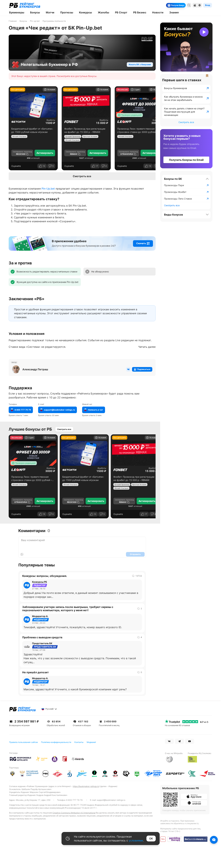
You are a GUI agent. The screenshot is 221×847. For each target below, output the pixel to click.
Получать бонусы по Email (186, 159)
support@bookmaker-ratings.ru (111, 800)
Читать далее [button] (147, 346)
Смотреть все (82, 176)
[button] (143, 243)
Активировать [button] (44, 152)
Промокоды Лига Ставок (178, 198)
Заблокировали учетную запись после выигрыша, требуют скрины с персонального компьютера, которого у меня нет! (67, 608)
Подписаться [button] (143, 369)
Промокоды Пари (174, 185)
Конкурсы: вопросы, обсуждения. (44, 576)
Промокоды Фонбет (175, 192)
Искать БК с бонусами (140, 64)
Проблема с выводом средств (42, 637)
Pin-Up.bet (48, 188)
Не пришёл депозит (35, 672)
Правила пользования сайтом (23, 742)
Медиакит (91, 742)
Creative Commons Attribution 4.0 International (74, 813)
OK (151, 838)
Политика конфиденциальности (56, 742)
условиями (136, 840)
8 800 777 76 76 (74, 800)
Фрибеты (50, 120)
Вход (207, 5)
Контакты (78, 742)
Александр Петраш (35, 369)
